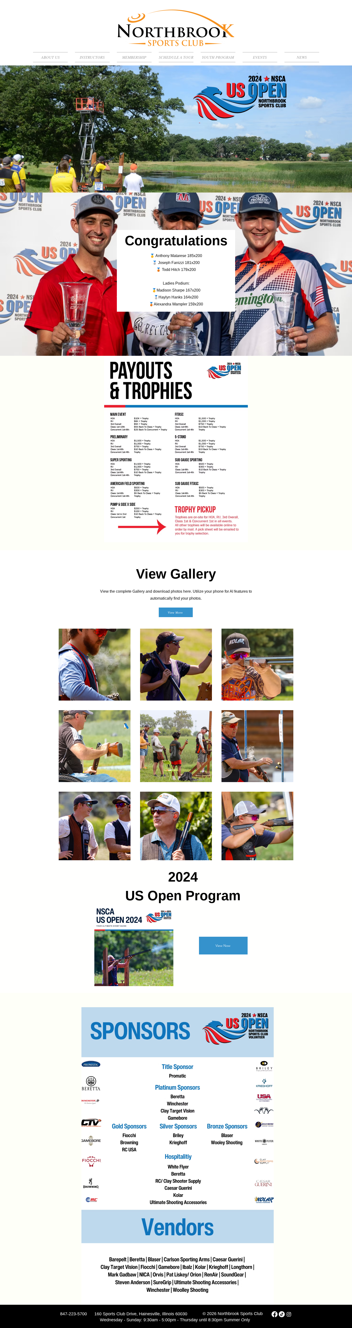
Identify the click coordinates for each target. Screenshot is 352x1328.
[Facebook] (275, 1314)
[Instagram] (289, 1314)
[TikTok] (282, 1314)
